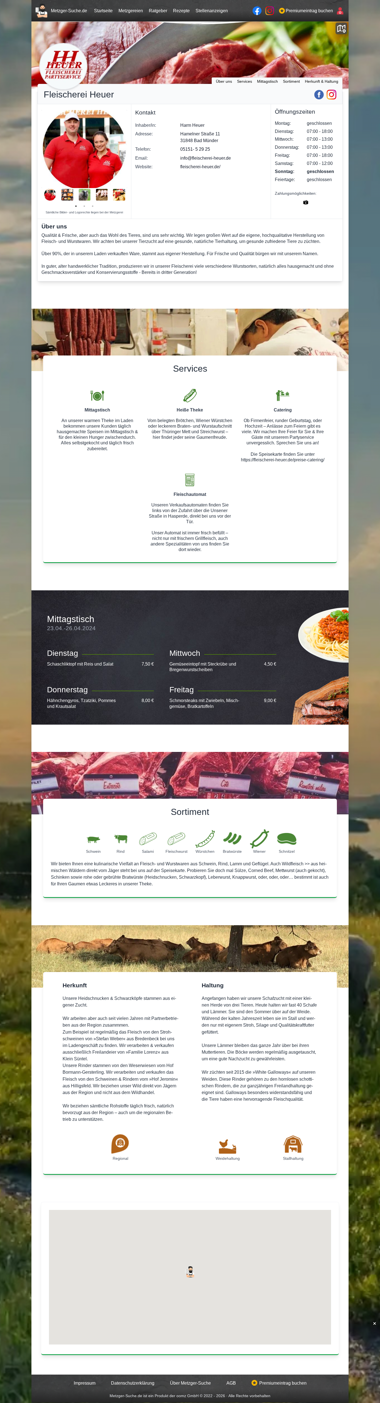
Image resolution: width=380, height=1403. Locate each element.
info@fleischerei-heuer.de (205, 157)
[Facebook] (319, 94)
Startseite (103, 10)
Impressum (84, 1382)
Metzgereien (131, 10)
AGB (231, 1382)
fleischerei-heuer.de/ (200, 166)
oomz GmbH (188, 1396)
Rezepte (181, 10)
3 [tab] (92, 206)
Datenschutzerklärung (132, 1382)
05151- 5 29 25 (195, 149)
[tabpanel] (50, 195)
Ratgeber (158, 10)
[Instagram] (331, 94)
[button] (190, 1271)
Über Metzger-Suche (190, 1382)
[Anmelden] (339, 10)
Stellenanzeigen (212, 10)
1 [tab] (76, 206)
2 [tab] (84, 206)
